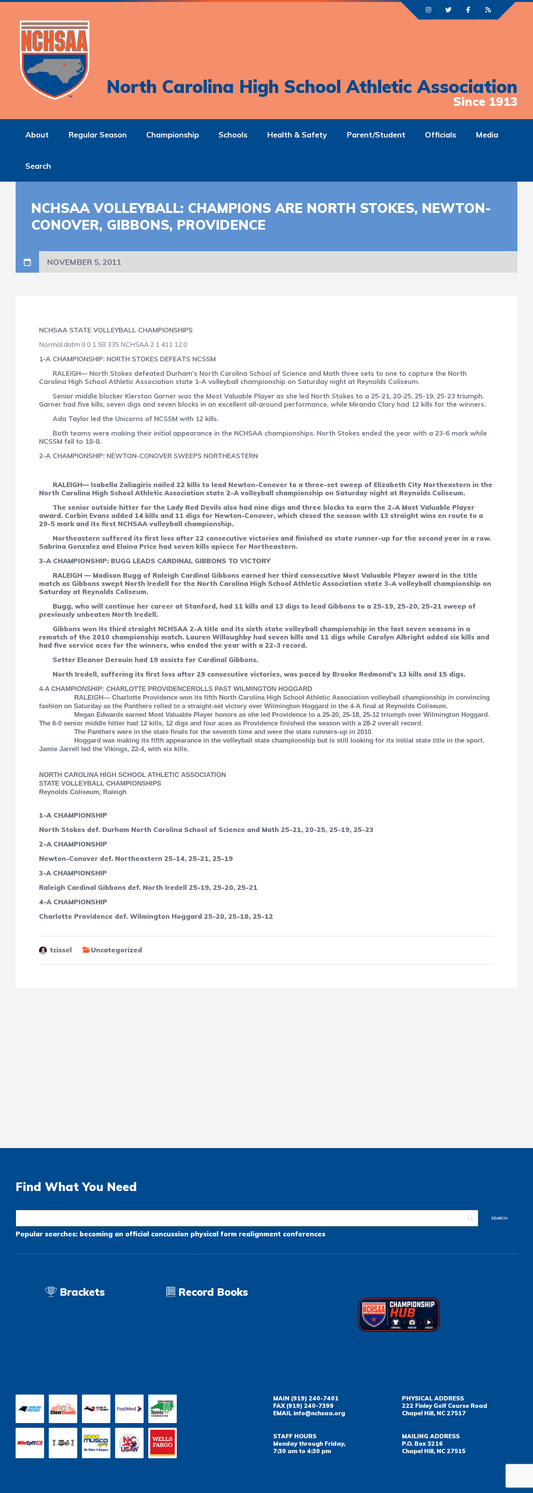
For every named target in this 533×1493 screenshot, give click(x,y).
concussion (169, 1234)
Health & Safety (297, 134)
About (37, 134)
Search (38, 166)
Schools (233, 134)
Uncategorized (116, 950)
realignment (260, 1234)
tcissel (61, 950)
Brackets (81, 1292)
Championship (172, 134)
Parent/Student (375, 134)
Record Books (211, 1292)
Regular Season (97, 134)
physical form (213, 1234)
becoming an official (114, 1234)
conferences (304, 1234)
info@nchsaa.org (319, 1413)
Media (487, 134)
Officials (440, 134)
